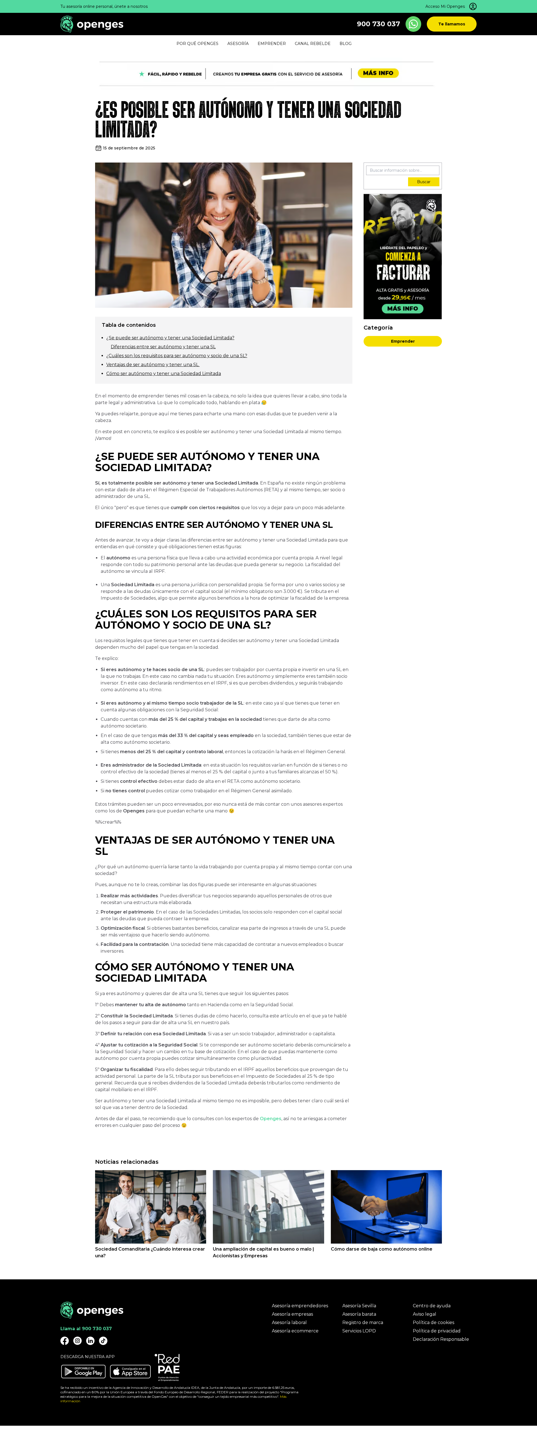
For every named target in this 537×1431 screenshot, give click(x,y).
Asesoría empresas (292, 1314)
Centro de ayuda (432, 1305)
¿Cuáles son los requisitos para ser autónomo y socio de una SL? (176, 355)
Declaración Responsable (441, 1339)
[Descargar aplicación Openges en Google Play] (83, 1371)
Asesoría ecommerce (295, 1331)
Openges (270, 1118)
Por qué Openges (197, 43)
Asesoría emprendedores (300, 1305)
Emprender (403, 341)
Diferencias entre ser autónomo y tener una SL (163, 346)
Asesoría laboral (289, 1322)
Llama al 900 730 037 (86, 1328)
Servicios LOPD (359, 1331)
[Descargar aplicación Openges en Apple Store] (130, 1371)
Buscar (423, 181)
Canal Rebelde (313, 43)
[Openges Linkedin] (90, 1341)
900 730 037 (378, 24)
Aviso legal (424, 1314)
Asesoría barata (359, 1314)
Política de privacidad (437, 1331)
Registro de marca (362, 1322)
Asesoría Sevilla (359, 1305)
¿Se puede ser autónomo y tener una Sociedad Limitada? (170, 337)
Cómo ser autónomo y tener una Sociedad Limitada (163, 373)
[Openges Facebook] (64, 1341)
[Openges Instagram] (77, 1341)
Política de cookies (433, 1322)
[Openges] (91, 24)
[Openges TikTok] (103, 1341)
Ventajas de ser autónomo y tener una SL (153, 364)
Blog (346, 43)
